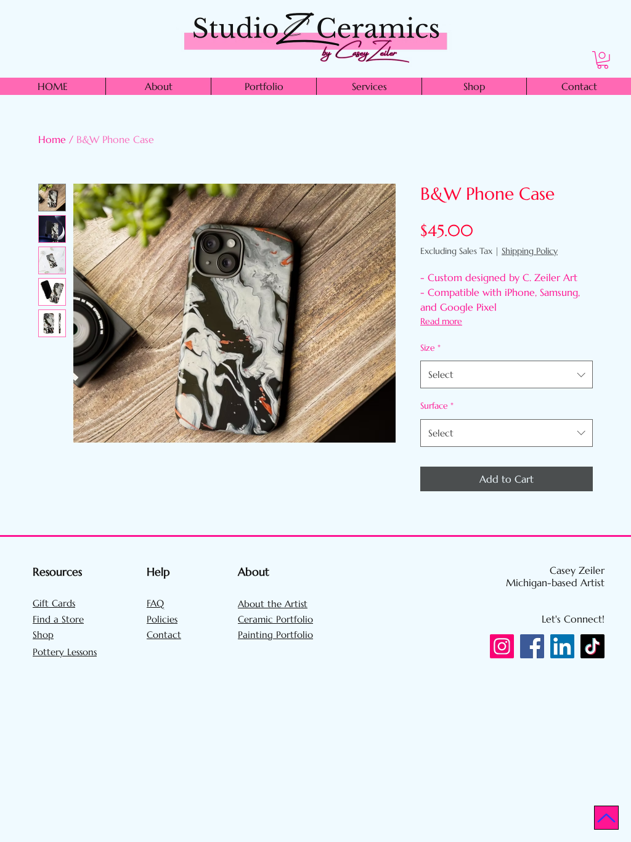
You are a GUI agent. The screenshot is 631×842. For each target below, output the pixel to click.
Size (430, 347)
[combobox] (506, 374)
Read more (441, 321)
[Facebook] (532, 646)
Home (52, 139)
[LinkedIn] (562, 646)
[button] (602, 60)
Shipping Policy (530, 250)
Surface (437, 405)
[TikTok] (592, 646)
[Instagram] (502, 646)
